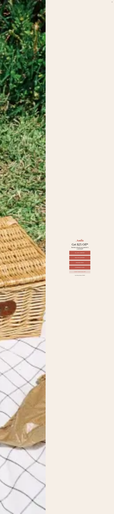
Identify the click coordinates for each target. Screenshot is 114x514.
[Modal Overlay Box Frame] (57, 257)
